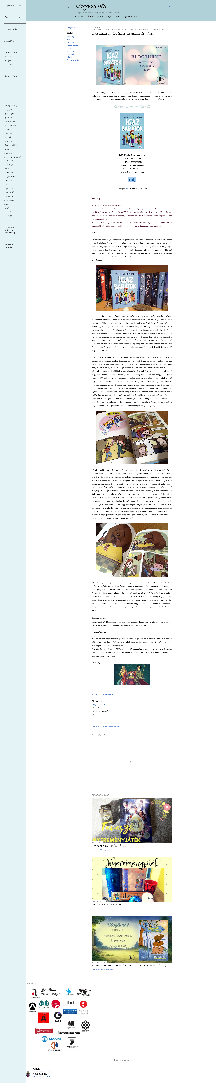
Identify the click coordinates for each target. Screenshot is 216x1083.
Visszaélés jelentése (10, 29)
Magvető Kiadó (9, 188)
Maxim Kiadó (8, 196)
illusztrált (70, 51)
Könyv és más (90, 7)
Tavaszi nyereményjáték (109, 845)
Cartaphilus (8, 130)
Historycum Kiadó (10, 161)
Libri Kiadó (8, 184)
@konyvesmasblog (9, 233)
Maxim (69, 57)
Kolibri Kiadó (8, 173)
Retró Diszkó (8, 65)
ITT (128, 188)
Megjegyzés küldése (106, 969)
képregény (71, 54)
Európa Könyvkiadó (10, 145)
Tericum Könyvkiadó (10, 212)
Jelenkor (6, 169)
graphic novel (72, 45)
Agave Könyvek (9, 114)
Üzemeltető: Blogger (122, 1060)
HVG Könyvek (9, 165)
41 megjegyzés (105, 909)
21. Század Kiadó (9, 110)
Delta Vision (8, 141)
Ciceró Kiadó (8, 133)
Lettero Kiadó (8, 181)
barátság (70, 37)
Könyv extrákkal (113, 17)
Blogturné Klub (98, 704)
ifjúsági (70, 48)
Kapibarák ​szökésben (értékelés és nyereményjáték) (129, 965)
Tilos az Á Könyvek (10, 216)
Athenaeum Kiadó (9, 122)
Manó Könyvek (9, 192)
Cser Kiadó (7, 137)
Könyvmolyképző (9, 177)
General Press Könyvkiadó (12, 157)
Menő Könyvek (9, 200)
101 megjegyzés (105, 850)
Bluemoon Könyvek (10, 126)
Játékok (101, 17)
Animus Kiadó (8, 118)
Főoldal (79, 17)
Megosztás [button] (71, 28)
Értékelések (90, 17)
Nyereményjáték (73, 60)
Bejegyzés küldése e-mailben (109, 726)
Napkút (6, 204)
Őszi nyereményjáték (107, 904)
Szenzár (6, 208)
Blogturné (127, 17)
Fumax (6, 149)
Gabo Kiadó (8, 153)
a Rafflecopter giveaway (102, 695)
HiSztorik (7, 61)
